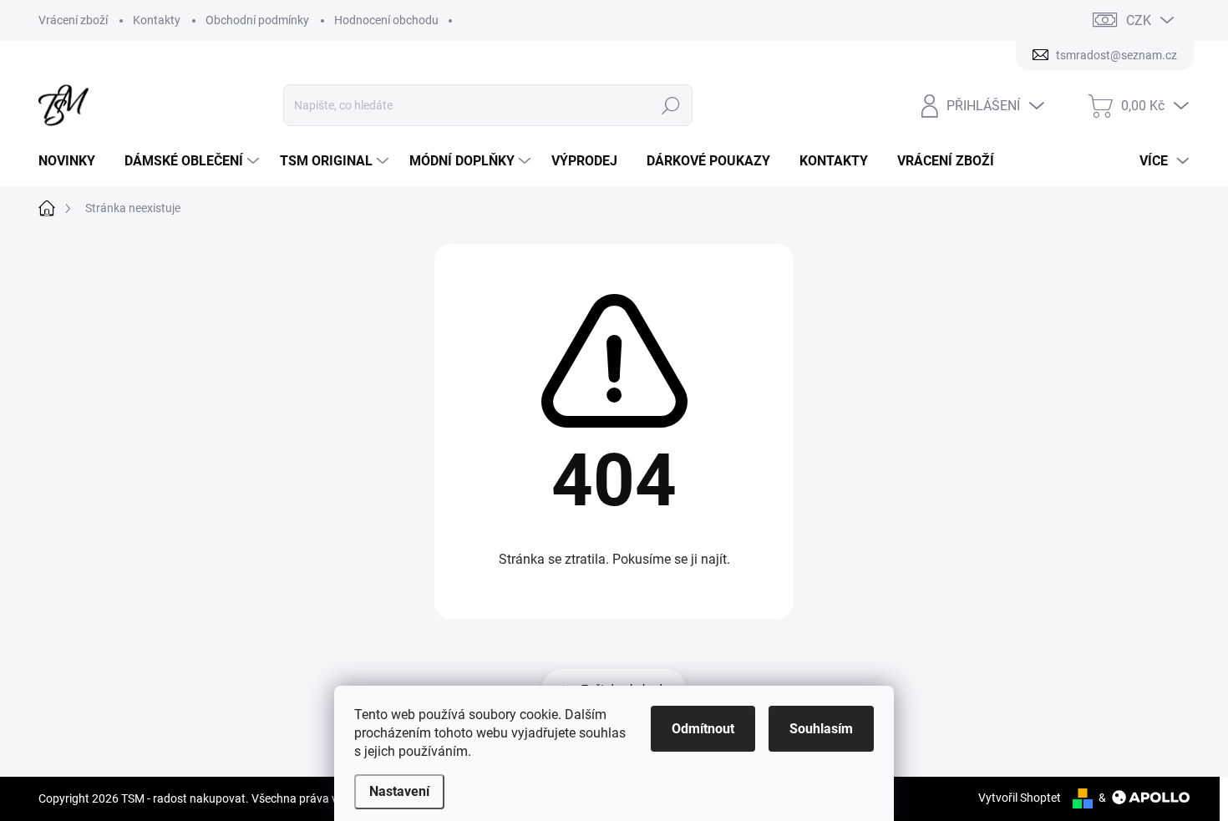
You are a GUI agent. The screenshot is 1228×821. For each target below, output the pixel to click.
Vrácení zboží (73, 20)
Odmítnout (703, 729)
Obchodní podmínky (257, 20)
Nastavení (399, 791)
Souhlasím (821, 729)
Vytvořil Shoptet (1019, 797)
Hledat (671, 105)
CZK (1138, 20)
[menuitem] (73, 161)
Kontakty (156, 20)
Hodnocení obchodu (386, 20)
